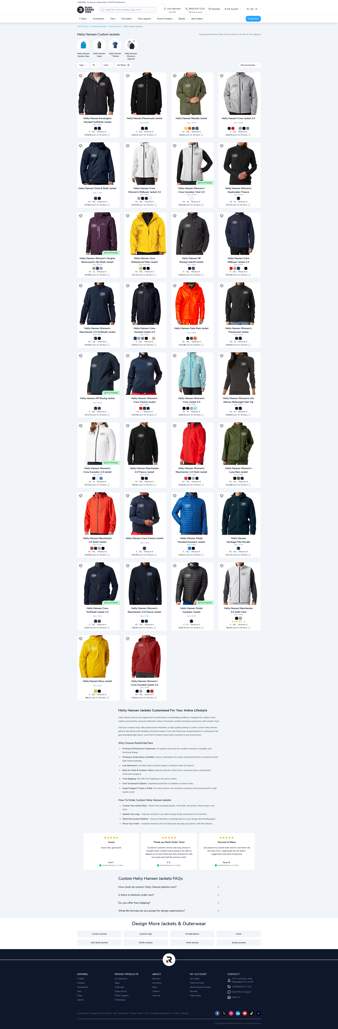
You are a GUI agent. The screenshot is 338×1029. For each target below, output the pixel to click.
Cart (253, 9)
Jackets (80, 999)
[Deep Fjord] (189, 548)
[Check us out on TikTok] (251, 1013)
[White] (236, 128)
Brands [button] (182, 18)
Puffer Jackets (146, 942)
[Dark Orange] (189, 128)
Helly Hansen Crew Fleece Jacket (144, 538)
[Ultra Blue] (101, 478)
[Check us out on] (238, 1013)
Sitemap (184, 1013)
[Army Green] (197, 128)
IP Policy (176, 1013)
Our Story (156, 982)
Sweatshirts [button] (98, 18)
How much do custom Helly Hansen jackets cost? (147, 887)
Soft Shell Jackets (99, 942)
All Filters (121, 65)
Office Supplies (122, 995)
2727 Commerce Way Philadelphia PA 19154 (242, 980)
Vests (238, 933)
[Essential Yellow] (95, 691)
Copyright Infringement (160, 1013)
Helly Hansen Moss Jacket (97, 681)
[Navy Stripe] (148, 408)
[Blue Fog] (101, 268)
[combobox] (128, 10)
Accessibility (83, 1013)
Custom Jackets (99, 933)
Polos (80, 995)
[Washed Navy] (247, 128)
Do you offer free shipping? (134, 903)
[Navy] (95, 128)
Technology (120, 999)
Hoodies (81, 982)
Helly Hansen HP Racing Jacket (97, 398)
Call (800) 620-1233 (242, 986)
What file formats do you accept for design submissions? (151, 911)
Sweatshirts (82, 987)
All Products (83, 26)
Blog (154, 987)
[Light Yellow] (185, 128)
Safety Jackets (239, 942)
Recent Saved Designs (200, 987)
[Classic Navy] (193, 128)
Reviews (156, 978)
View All (156, 995)
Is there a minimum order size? (136, 895)
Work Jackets (192, 942)
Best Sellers (197, 18)
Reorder (193, 991)
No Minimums (121, 978)
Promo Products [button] (164, 18)
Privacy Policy (136, 1013)
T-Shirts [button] (82, 18)
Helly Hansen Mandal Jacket (191, 118)
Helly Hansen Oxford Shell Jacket (97, 188)
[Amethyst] (97, 268)
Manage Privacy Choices (101, 1013)
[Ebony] (193, 268)
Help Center (195, 995)
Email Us (236, 997)
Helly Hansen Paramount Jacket (144, 118)
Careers (155, 991)
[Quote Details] (108, 135)
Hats (79, 991)
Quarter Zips (146, 933)
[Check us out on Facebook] (217, 1013)
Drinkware (119, 987)
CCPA (146, 1013)
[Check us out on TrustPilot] (258, 1013)
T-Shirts (80, 978)
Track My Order (197, 982)
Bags (117, 982)
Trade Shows (121, 991)
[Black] (99, 128)
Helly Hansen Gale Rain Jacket (191, 328)
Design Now (253, 18)
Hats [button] (112, 18)
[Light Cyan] (195, 408)
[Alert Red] (185, 478)
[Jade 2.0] (93, 268)
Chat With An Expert (241, 991)
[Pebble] (153, 338)
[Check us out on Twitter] (224, 1013)
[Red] (232, 128)
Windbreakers (192, 933)
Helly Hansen (114, 26)
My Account (232, 9)
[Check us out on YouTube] (244, 1013)
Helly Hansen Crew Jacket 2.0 (238, 118)
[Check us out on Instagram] (231, 1013)
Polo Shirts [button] (126, 18)
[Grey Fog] (240, 128)
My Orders (195, 978)
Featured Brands (98, 26)
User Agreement (120, 1013)
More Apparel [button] (144, 18)
